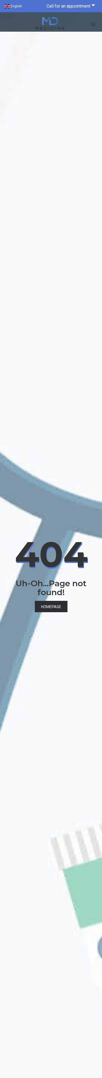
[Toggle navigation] (93, 24)
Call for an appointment (68, 6)
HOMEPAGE (51, 607)
